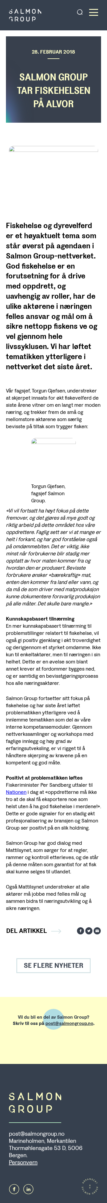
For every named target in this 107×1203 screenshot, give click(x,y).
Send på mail (97, 930)
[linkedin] (28, 1189)
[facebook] (14, 1189)
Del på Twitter (88, 930)
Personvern (23, 1162)
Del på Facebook (80, 930)
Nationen (16, 792)
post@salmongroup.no (69, 1023)
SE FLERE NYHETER (53, 965)
